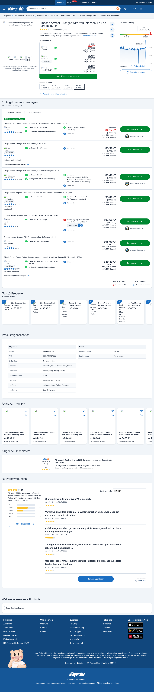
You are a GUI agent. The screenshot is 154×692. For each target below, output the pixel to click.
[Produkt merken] (112, 24)
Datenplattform (9, 631)
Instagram (107, 624)
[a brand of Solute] (144, 2)
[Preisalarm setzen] (112, 35)
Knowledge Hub (76, 643)
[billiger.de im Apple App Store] (138, 624)
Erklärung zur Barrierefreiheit (108, 683)
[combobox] (73, 8)
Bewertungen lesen (95, 579)
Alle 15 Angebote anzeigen (67, 76)
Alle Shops (8, 628)
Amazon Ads (75, 639)
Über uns (44, 624)
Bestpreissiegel (10, 635)
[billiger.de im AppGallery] (138, 636)
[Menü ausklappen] (33, 15)
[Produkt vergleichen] (112, 29)
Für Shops (74, 624)
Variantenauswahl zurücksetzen (55, 94)
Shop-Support (75, 631)
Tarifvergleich (84, 2)
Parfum (52, 16)
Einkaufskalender (10, 639)
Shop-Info (70, 134)
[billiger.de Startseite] (16, 8)
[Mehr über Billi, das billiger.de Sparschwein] (19, 658)
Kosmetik (40, 16)
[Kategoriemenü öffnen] (3, 8)
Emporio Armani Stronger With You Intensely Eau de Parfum (96, 16)
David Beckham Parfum (15, 608)
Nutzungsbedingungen (86, 683)
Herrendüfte (65, 16)
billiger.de (7, 16)
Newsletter (107, 631)
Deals (71, 2)
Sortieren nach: (106, 491)
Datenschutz (40, 683)
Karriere (43, 628)
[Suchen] (117, 8)
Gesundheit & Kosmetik (23, 16)
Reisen (94, 2)
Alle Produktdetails (89, 35)
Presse (43, 631)
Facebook (107, 628)
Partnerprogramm (77, 635)
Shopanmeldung (77, 628)
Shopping (60, 2)
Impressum (72, 683)
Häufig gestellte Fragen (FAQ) (16, 643)
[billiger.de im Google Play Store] (138, 630)
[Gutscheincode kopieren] (80, 225)
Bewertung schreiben (25, 524)
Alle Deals (7, 624)
